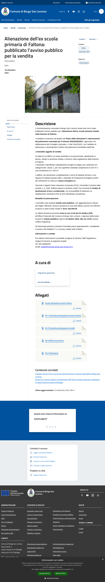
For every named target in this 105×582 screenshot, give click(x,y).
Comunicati (22, 28)
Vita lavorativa (32, 518)
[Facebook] (68, 11)
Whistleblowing (58, 548)
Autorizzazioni (58, 529)
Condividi (82, 39)
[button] (52, 578)
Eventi (81, 532)
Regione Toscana (7, 2)
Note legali (56, 555)
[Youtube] (73, 11)
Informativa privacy (59, 551)
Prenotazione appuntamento (37, 544)
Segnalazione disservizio (35, 548)
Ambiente (56, 522)
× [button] (102, 559)
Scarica (78, 308)
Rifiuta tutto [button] (61, 573)
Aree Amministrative (8, 515)
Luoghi (81, 528)
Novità (13, 28)
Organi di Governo (7, 511)
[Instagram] (78, 11)
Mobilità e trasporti (33, 533)
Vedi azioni (92, 39)
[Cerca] (101, 11)
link (72, 569)
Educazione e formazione (61, 511)
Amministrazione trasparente (63, 544)
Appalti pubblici (32, 526)
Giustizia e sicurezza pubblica (63, 514)
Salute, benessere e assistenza (63, 525)
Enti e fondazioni (7, 522)
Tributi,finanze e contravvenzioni (64, 518)
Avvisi (81, 518)
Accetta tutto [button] (44, 573)
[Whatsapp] (83, 11)
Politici (3, 526)
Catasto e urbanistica (34, 529)
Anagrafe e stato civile (35, 511)
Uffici (3, 518)
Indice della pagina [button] (13, 120)
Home (6, 28)
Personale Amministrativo (10, 529)
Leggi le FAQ (31, 551)
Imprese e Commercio (34, 522)
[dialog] (52, 569)
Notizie (81, 511)
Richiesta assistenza (34, 555)
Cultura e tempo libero (35, 515)
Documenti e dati (7, 533)
